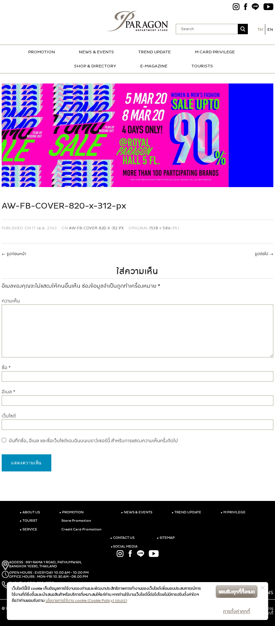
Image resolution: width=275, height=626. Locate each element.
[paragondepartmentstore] (137, 21)
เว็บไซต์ (9, 416)
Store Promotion (76, 521)
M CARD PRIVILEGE (215, 52)
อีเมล (8, 392)
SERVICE (28, 529)
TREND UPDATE (154, 52)
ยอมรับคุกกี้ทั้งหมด (237, 591)
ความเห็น (11, 301)
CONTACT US (122, 538)
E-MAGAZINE (153, 66)
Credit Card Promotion (81, 529)
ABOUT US (30, 512)
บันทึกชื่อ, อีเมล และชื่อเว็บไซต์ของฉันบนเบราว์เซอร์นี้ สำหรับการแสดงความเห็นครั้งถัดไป (93, 441)
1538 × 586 (160, 227)
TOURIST (28, 521)
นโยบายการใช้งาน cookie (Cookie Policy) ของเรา (86, 600)
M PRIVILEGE (233, 512)
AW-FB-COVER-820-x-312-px (96, 227)
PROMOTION (41, 52)
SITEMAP (166, 538)
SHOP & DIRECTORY (95, 66)
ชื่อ (6, 368)
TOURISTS (202, 66)
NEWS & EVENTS (96, 52)
